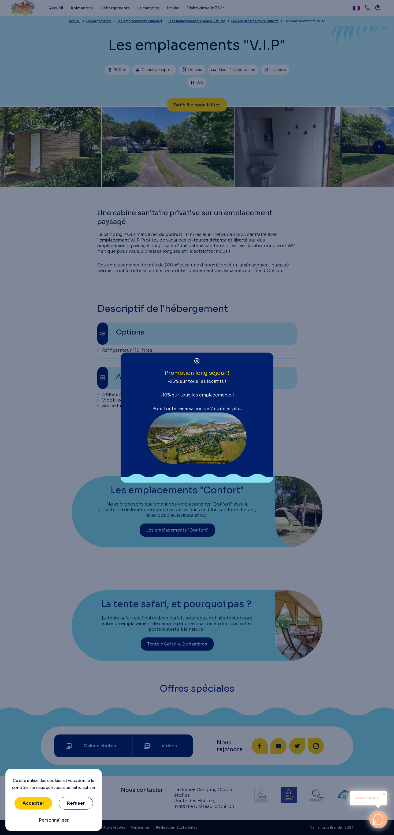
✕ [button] (384, 794)
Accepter (33, 803)
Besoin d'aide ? (366, 798)
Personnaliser (54, 820)
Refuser (76, 803)
